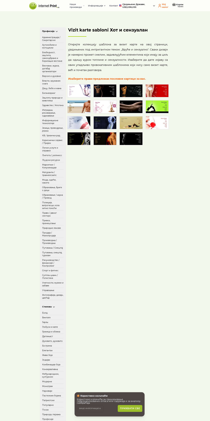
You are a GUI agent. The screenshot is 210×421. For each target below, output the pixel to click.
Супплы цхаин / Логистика (50, 276)
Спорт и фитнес (50, 270)
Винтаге (46, 317)
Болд (45, 313)
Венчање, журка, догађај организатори (50, 68)
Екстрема (47, 345)
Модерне (47, 381)
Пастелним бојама (51, 395)
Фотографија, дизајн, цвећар (52, 296)
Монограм (47, 386)
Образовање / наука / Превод (52, 196)
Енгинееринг (48, 93)
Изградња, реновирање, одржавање (49, 113)
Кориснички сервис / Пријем (52, 141)
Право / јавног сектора (49, 214)
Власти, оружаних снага (51, 82)
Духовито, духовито (52, 341)
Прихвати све (130, 408)
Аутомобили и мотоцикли (49, 46)
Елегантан (47, 350)
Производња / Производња (49, 241)
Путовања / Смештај (52, 248)
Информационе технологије (50, 122)
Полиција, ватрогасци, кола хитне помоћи (50, 205)
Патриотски (48, 400)
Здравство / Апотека (52, 105)
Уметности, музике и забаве (52, 284)
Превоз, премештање (49, 222)
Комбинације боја (51, 364)
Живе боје (47, 355)
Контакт (113, 5)
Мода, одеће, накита (49, 181)
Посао (45, 409)
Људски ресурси (51, 160)
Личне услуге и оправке (50, 149)
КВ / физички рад (51, 135)
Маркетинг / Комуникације (49, 166)
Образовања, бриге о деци (52, 189)
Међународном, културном (50, 375)
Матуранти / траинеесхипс (49, 173)
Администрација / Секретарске (51, 38)
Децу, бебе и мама (51, 88)
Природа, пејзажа (51, 414)
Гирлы (45, 322)
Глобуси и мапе (50, 327)
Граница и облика (51, 331)
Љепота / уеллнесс (52, 155)
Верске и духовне (51, 76)
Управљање (48, 290)
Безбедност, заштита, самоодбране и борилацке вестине (52, 56)
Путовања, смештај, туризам (52, 254)
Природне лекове (51, 228)
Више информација (90, 408)
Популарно (48, 405)
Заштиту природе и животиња (52, 99)
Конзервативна (50, 369)
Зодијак (46, 360)
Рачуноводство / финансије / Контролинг (50, 263)
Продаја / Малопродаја (49, 234)
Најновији (47, 391)
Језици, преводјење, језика (52, 129)
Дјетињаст (47, 336)
